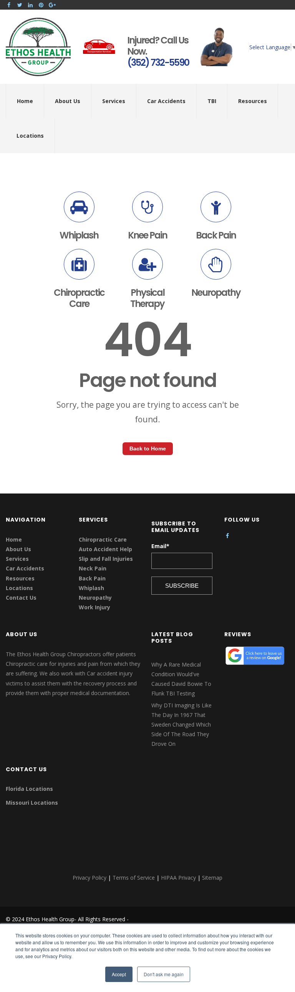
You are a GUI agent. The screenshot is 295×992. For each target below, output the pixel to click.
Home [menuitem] (25, 101)
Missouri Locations (32, 802)
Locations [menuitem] (30, 135)
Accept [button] (119, 974)
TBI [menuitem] (211, 101)
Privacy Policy (89, 877)
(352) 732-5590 (158, 62)
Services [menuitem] (113, 101)
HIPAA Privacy (178, 877)
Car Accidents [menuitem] (166, 101)
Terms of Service (134, 877)
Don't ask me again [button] (164, 974)
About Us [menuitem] (67, 101)
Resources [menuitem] (252, 101)
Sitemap (212, 877)
